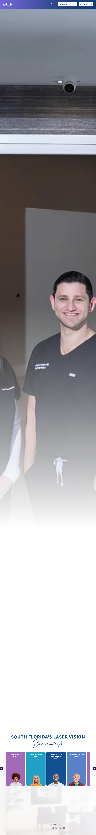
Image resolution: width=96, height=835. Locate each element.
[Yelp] (60, 828)
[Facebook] (49, 828)
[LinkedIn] (56, 828)
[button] (86, 4)
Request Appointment (67, 4)
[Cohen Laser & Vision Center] (7, 4)
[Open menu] (56, 4)
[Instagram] (53, 828)
